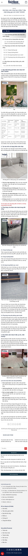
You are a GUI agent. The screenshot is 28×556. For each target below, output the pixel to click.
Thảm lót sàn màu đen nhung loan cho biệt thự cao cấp (13, 459)
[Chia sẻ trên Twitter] (13, 424)
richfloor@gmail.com (9, 499)
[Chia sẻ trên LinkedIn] (20, 424)
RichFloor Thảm (20, 15)
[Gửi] (25, 448)
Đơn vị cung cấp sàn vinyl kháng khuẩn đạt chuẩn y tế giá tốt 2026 (13, 462)
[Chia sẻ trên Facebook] (11, 424)
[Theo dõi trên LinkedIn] (18, 550)
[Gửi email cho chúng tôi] (12, 550)
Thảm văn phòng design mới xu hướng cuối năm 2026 (13, 470)
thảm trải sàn (24, 428)
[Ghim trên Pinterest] (18, 424)
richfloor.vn (8, 502)
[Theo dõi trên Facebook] (7, 550)
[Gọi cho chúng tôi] (14, 550)
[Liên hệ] (2, 553)
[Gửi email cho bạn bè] (15, 424)
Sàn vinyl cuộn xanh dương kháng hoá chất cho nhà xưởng (12, 456)
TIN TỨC (14, 8)
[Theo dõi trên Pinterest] (16, 550)
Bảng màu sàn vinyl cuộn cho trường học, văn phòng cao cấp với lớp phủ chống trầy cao (13, 466)
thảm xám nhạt (14, 430)
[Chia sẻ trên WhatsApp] (8, 424)
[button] (2, 2)
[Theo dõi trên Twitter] (10, 550)
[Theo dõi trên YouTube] (21, 550)
